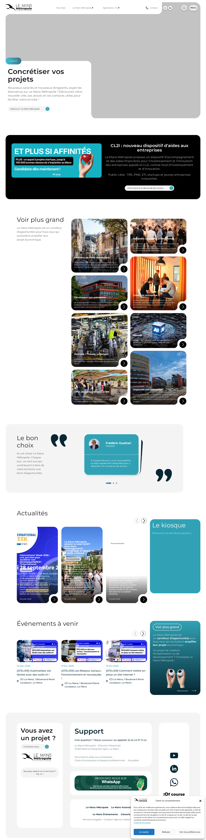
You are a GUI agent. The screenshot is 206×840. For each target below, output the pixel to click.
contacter (107, 740)
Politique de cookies (142, 823)
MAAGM (110, 446)
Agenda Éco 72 (110, 8)
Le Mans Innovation (122, 807)
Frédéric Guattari (118, 443)
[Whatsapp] (165, 8)
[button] (200, 800)
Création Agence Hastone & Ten (121, 819)
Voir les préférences (189, 832)
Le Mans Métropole (82, 8)
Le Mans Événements (105, 814)
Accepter (144, 832)
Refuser (166, 832)
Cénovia (125, 814)
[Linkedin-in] (170, 8)
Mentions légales (92, 819)
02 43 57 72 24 (139, 740)
